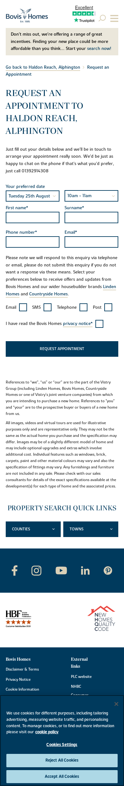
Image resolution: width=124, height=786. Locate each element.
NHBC (76, 686)
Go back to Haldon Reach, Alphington (43, 67)
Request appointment (62, 348)
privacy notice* (78, 324)
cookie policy (47, 731)
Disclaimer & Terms (22, 669)
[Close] (116, 704)
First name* (17, 208)
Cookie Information (22, 689)
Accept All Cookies (62, 776)
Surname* (74, 208)
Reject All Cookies (62, 760)
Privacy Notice (18, 679)
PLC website (81, 677)
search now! (99, 49)
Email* (71, 232)
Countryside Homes (48, 294)
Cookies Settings (61, 744)
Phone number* (21, 232)
